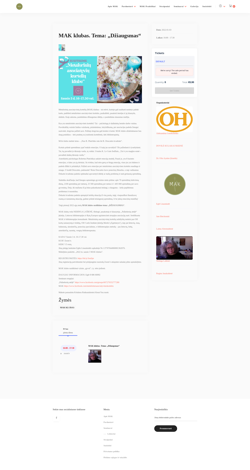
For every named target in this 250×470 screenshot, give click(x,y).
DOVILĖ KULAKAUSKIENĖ (169, 146)
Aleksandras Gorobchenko (167, 133)
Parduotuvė (127, 6)
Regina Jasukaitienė (164, 273)
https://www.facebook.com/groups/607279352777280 (97, 282)
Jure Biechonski (162, 216)
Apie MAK (113, 6)
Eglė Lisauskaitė (163, 204)
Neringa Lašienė (163, 261)
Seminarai (179, 6)
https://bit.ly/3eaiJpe (86, 258)
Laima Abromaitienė (164, 229)
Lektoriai (111, 434)
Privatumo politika (112, 451)
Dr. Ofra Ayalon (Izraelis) (166, 158)
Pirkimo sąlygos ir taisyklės (115, 457)
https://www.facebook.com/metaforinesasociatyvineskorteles (89, 286)
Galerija (194, 6)
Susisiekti (206, 6)
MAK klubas (67, 307)
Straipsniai (164, 6)
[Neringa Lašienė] (94, 356)
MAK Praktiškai (148, 6)
